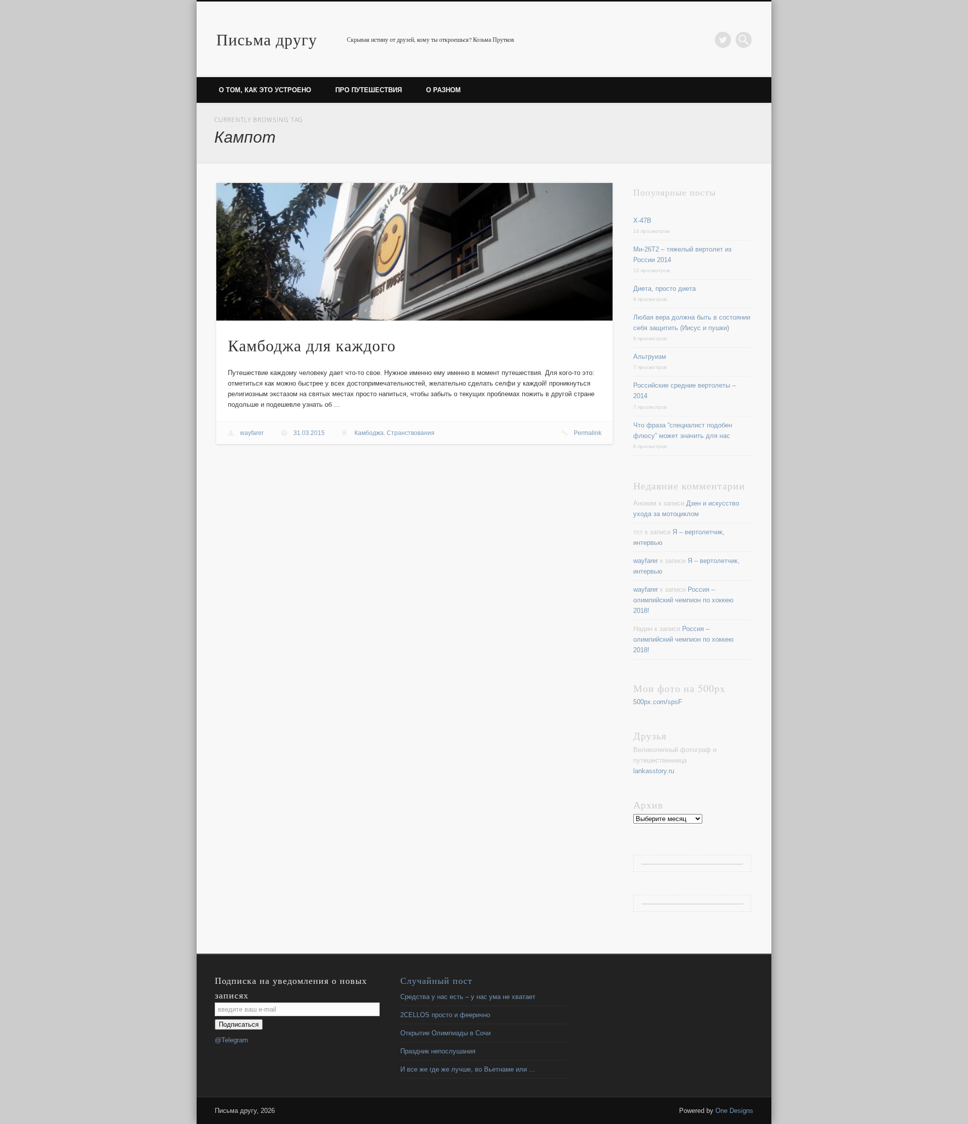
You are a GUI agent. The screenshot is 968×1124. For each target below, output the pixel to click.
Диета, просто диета (664, 288)
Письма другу (266, 39)
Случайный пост (436, 980)
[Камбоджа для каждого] (414, 252)
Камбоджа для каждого (312, 345)
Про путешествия (368, 90)
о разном (443, 90)
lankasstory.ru (653, 771)
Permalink (587, 432)
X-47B (642, 220)
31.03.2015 (309, 432)
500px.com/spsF (657, 702)
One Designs (734, 1110)
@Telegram (231, 1040)
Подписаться (239, 1024)
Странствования (411, 432)
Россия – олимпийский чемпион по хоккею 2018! (683, 600)
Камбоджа (369, 432)
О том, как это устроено (265, 90)
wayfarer (252, 432)
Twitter (723, 40)
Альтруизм (649, 356)
